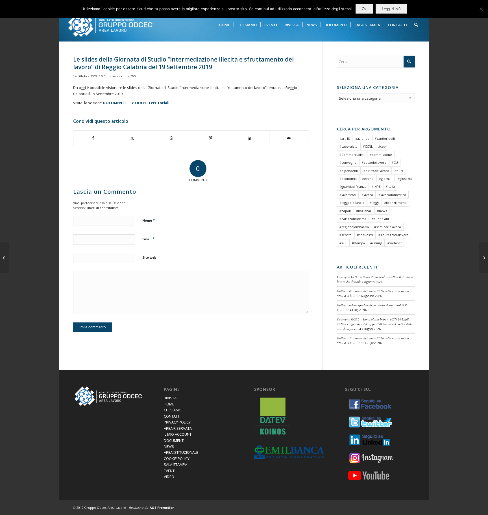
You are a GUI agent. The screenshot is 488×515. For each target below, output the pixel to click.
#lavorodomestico (392, 195)
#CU (395, 162)
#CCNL (368, 146)
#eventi (368, 178)
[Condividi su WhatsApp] (171, 138)
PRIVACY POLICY (177, 422)
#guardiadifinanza (352, 186)
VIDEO (169, 476)
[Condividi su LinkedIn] (249, 138)
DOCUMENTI (174, 440)
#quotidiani (380, 219)
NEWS (131, 76)
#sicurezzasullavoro (393, 235)
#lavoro (367, 195)
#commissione (381, 154)
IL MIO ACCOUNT (177, 434)
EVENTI (169, 470)
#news (382, 211)
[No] (481, 9)
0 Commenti (110, 76)
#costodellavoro (374, 162)
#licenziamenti (395, 202)
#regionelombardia (354, 227)
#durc (399, 171)
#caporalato (348, 146)
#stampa (358, 243)
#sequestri (365, 235)
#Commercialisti (351, 154)
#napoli (345, 211)
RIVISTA (170, 397)
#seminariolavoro (387, 227)
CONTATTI (172, 416)
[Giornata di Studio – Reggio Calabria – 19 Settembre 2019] (4, 257)
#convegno (347, 162)
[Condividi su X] (132, 138)
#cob (382, 146)
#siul (343, 243)
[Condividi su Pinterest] (210, 138)
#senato (345, 235)
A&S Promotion (162, 507)
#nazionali (364, 211)
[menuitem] (224, 25)
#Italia (390, 186)
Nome (148, 220)
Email (148, 238)
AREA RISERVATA (178, 428)
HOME (169, 404)
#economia (348, 178)
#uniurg (376, 243)
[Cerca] (416, 25)
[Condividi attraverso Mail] (288, 138)
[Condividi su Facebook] (93, 138)
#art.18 (344, 138)
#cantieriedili (385, 138)
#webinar (394, 243)
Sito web (149, 257)
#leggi (374, 202)
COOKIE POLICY (176, 458)
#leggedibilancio (351, 202)
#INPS (376, 186)
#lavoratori (347, 195)
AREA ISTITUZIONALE (181, 452)
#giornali (385, 178)
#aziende (362, 138)
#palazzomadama (352, 219)
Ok (364, 9)
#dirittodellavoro (376, 171)
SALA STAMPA (175, 464)
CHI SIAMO (173, 410)
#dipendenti (348, 171)
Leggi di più (391, 9)
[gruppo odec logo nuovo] (110, 25)
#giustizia (405, 178)
